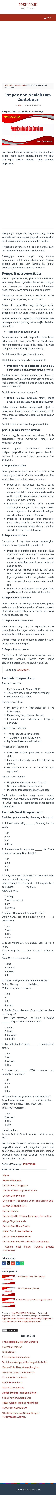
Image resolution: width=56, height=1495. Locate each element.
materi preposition (23, 1315)
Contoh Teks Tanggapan (15, 1185)
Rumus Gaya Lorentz (13, 1387)
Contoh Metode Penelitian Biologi (19, 1392)
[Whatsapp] (22, 1263)
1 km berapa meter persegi (27, 1288)
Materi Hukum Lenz (12, 1382)
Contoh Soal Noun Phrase (16, 1226)
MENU (49, 18)
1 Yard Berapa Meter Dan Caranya (30, 1276)
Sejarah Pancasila (12, 1180)
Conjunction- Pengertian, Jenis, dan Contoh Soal (28, 1200)
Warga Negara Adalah (14, 1221)
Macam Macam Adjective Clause (20, 1190)
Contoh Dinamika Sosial (14, 1377)
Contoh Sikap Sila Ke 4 (15, 1205)
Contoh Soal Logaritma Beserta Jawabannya (26, 1241)
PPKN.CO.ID (28, 4)
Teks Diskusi (8, 1351)
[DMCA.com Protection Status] (10, 1330)
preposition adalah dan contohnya (29, 1318)
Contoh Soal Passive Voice (17, 1236)
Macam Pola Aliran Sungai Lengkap (20, 1367)
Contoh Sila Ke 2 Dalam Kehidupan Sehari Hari (27, 1216)
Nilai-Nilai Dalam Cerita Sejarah (18, 1372)
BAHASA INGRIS (19, 1313)
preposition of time (14, 1321)
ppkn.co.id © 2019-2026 (28, 1489)
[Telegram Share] (18, 1263)
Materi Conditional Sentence (17, 1231)
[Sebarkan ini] (4, 1263)
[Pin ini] (13, 1263)
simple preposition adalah (31, 1321)
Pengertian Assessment (14, 1407)
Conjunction (23, 669)
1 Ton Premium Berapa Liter (16, 1397)
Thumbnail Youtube (12, 1346)
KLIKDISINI (29, 1164)
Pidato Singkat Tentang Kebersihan (20, 1402)
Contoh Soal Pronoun (14, 1195)
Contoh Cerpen (10, 1210)
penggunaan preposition (40, 1315)
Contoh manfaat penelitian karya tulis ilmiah (34, 1299)
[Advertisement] (28, 52)
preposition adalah (9, 1318)
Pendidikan (31, 1313)
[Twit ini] (8, 1263)
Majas (6, 1175)
